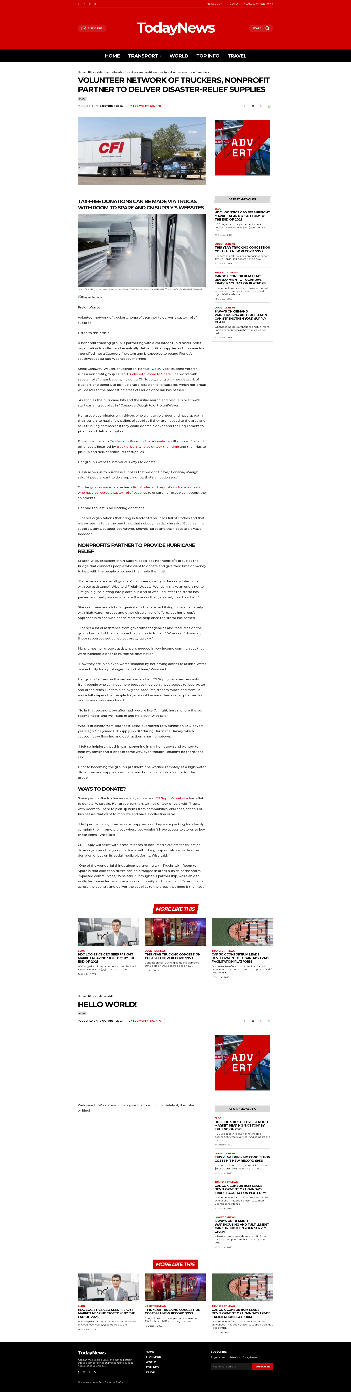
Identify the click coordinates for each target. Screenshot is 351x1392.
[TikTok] (90, 4)
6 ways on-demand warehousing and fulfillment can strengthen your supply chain (242, 317)
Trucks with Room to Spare (149, 374)
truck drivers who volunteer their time (148, 446)
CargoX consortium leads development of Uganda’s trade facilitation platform (241, 279)
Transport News (226, 272)
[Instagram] (84, 4)
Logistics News (225, 244)
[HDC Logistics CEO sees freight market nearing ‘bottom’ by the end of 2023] (108, 932)
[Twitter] (95, 4)
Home (82, 72)
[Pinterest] (261, 106)
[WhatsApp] (269, 106)
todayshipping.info (147, 105)
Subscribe (263, 1366)
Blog (91, 72)
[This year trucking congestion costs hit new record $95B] (175, 932)
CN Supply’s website (172, 798)
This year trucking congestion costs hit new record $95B (242, 249)
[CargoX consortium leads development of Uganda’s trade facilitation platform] (242, 932)
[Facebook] (78, 4)
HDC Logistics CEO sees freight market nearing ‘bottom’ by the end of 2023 (242, 215)
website (163, 441)
